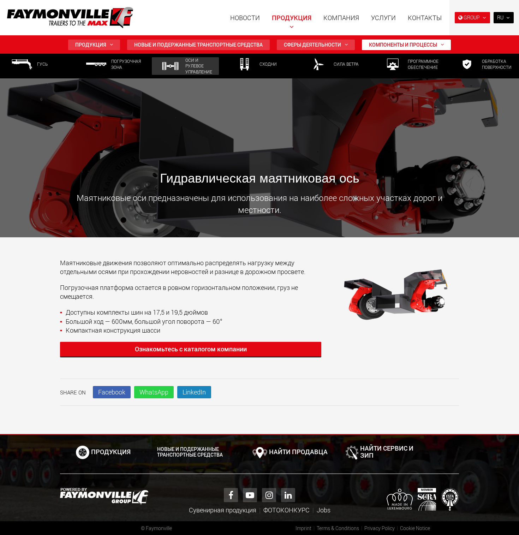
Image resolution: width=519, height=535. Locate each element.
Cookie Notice (415, 528)
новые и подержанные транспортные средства (198, 44)
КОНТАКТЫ (425, 17)
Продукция (291, 17)
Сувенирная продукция (222, 510)
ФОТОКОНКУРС (286, 510)
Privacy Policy (379, 528)
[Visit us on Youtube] (250, 495)
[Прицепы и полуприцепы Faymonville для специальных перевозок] (104, 496)
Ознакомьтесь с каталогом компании (191, 349)
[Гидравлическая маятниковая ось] (397, 296)
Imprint (303, 528)
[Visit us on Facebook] (231, 495)
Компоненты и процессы (403, 44)
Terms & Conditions (338, 528)
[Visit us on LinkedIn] (288, 495)
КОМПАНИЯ (341, 17)
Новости (245, 17)
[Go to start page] (70, 17)
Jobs (323, 510)
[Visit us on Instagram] (269, 495)
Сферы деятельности (312, 44)
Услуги (383, 17)
